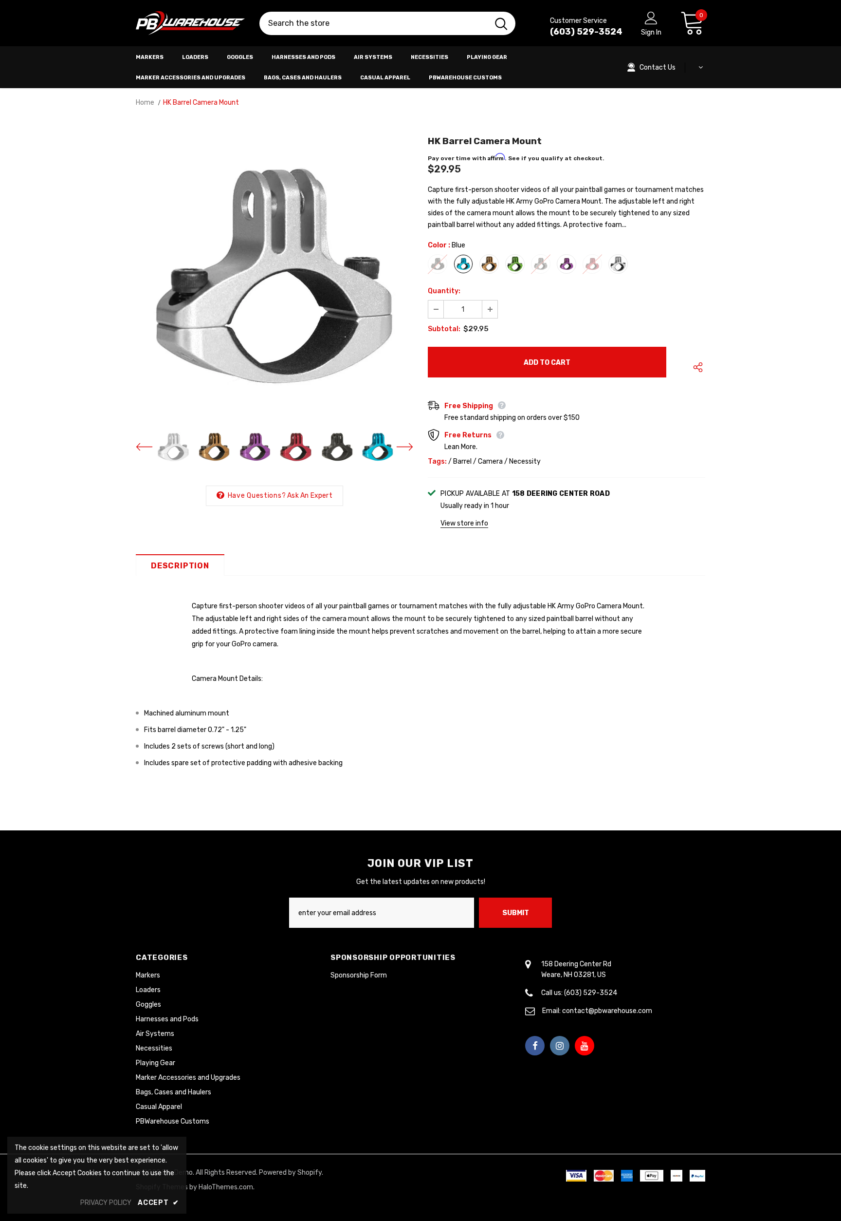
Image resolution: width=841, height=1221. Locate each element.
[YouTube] (584, 1045)
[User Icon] (651, 17)
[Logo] (190, 23)
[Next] (398, 447)
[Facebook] (535, 1045)
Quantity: (444, 291)
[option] (274, 276)
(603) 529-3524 (586, 31)
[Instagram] (559, 1045)
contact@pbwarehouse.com (607, 1011)
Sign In (651, 32)
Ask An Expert (309, 495)
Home (145, 102)
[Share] (695, 367)
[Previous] (150, 447)
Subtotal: (444, 329)
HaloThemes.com (226, 1187)
